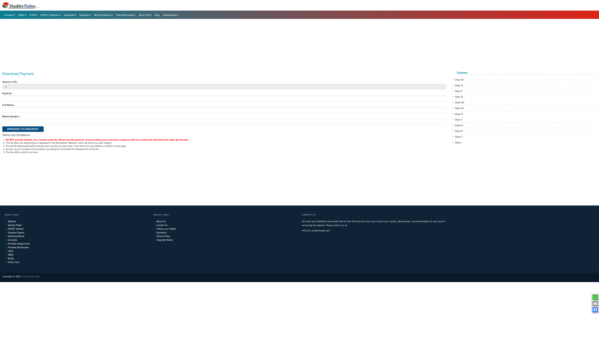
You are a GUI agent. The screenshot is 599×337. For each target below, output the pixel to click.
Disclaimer (161, 232)
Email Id (6, 93)
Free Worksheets (125, 15)
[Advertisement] (96, 43)
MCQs (11, 258)
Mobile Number (10, 116)
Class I (458, 142)
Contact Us (161, 225)
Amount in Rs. (9, 81)
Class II (458, 136)
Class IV (459, 125)
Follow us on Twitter (166, 228)
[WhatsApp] (595, 297)
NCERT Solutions (50, 15)
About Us (161, 221)
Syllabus (12, 221)
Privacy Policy (163, 236)
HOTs (10, 251)
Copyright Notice (164, 239)
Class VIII (459, 102)
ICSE (32, 15)
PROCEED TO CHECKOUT (23, 129)
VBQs (10, 254)
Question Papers (16, 232)
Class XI (459, 85)
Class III (459, 130)
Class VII (459, 108)
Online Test (13, 262)
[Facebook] (595, 310)
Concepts (12, 239)
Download (69, 15)
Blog (157, 15)
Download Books (16, 236)
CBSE (21, 15)
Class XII (459, 79)
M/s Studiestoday (31, 276)
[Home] (20, 5)
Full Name (7, 104)
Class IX (459, 96)
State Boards (169, 15)
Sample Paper (15, 225)
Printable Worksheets (18, 247)
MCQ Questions (102, 15)
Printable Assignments (19, 243)
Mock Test (144, 15)
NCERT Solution (16, 228)
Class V (458, 119)
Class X (458, 91)
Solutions (84, 15)
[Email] (595, 303)
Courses (8, 15)
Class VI (459, 113)
